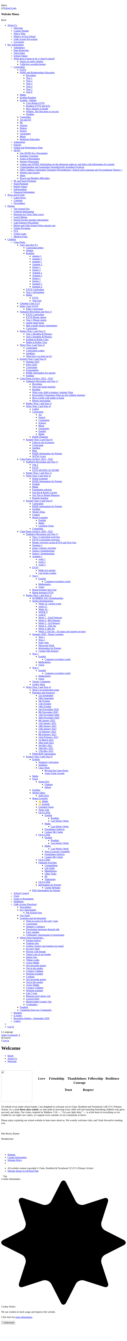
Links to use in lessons (43, 442)
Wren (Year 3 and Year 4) (32, 345)
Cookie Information (17, 1157)
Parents (11, 206)
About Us (12, 25)
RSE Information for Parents (46, 890)
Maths (23, 94)
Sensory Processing (29, 161)
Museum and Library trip (38, 996)
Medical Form (20, 236)
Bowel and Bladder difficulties (35, 178)
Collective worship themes (33, 64)
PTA (16, 231)
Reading (30, 253)
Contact (36, 514)
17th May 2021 (45, 751)
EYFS (23, 69)
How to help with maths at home (48, 398)
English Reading (28, 97)
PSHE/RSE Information (44, 754)
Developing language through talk (42, 929)
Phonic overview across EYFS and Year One (54, 542)
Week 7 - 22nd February (50, 617)
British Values (20, 186)
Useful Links (20, 234)
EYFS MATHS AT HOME (45, 470)
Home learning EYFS (43, 592)
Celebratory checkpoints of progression (45, 935)
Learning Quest (46, 526)
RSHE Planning (40, 437)
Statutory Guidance (35, 926)
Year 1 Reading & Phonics (39, 334)
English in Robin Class (37, 339)
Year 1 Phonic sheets (36, 320)
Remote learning (40, 498)
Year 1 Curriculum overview (46, 537)
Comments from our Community (36, 1010)
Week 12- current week (49, 603)
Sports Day (43, 781)
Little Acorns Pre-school (25, 39)
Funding (24, 1007)
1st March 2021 (46, 740)
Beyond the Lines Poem (56, 770)
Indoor (48, 787)
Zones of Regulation (30, 158)
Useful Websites (52, 887)
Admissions (19, 142)
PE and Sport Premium (25, 181)
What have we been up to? (39, 356)
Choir (16, 896)
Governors (19, 42)
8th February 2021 (47, 734)
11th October (44, 703)
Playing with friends (36, 951)
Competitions (51, 865)
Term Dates (19, 53)
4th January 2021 (46, 720)
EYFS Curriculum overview (46, 539)
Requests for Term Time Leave (29, 214)
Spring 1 (36, 267)
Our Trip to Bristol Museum (45, 495)
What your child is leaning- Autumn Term (52, 392)
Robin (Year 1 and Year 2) (32, 331)
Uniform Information (24, 211)
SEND (17, 150)
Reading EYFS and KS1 (38, 106)
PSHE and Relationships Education (37, 72)
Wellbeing (19, 901)
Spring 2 (36, 270)
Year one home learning (43, 386)
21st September (45, 695)
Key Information (15, 44)
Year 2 (29, 81)
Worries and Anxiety (30, 172)
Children (11, 239)
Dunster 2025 (32, 361)
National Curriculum (48, 762)
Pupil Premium (21, 183)
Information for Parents (49, 648)
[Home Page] (8, 8)
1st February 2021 (47, 731)
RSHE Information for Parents (47, 453)
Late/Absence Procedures (26, 222)
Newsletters (19, 203)
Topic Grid (43, 809)
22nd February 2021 (48, 737)
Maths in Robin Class (36, 342)
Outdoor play (32, 943)
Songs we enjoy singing (31, 61)
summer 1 (37, 261)
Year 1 (29, 78)
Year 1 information (35, 292)
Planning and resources (43, 692)
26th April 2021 (46, 742)
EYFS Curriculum (35, 289)
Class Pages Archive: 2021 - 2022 (36, 459)
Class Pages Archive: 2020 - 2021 (36, 531)
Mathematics (44, 584)
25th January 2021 (47, 729)
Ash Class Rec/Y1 (29, 245)
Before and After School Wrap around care (34, 225)
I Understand (8, 1323)
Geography (25, 133)
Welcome (18, 28)
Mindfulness (51, 871)
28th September (46, 698)
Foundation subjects (42, 489)
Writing (29, 250)
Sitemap (11, 1154)
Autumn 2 (37, 264)
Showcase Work (46, 645)
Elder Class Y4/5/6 (29, 306)
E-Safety (18, 1015)
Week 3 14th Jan (46, 628)
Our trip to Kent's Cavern (44, 492)
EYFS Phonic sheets (36, 317)
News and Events (16, 195)
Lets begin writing (47, 573)
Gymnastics (31, 1004)
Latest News (20, 197)
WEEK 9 (43, 612)
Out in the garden (34, 968)
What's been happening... (32, 937)
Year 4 (29, 86)
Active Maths (32, 962)
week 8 (42, 614)
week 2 (42, 562)
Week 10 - (43, 609)
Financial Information (24, 192)
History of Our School (24, 36)
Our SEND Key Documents (34, 153)
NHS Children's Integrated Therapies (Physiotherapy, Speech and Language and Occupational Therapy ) (71, 170)
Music (23, 136)
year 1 (35, 464)
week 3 (42, 564)
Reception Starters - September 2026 (31, 1018)
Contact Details (21, 31)
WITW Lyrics (39, 456)
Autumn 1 (37, 272)
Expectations (32, 370)
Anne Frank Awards (54, 773)
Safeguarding (20, 189)
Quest (41, 587)
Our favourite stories (36, 965)
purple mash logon (35, 323)
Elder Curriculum (34, 309)
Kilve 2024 (31, 364)
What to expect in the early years (42, 921)
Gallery (17, 1021)
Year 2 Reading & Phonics (39, 336)
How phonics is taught (37, 108)
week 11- (42, 606)
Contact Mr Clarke (54, 832)
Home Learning (40, 478)
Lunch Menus (20, 217)
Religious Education (30, 139)
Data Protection (21, 50)
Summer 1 (37, 284)
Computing (25, 117)
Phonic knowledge (41, 400)
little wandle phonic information (41, 325)
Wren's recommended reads (45, 690)
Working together (34, 974)
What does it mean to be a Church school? (34, 58)
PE (21, 122)
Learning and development (33, 918)
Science (23, 125)
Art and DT (25, 119)
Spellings (30, 353)
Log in (10, 1026)
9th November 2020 (48, 712)
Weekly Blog (38, 512)
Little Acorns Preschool (25, 904)
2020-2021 (43, 795)
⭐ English (44, 804)
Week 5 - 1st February (49, 623)
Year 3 (29, 83)
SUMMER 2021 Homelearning (47, 598)
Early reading (32, 932)
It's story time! (33, 949)
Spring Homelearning (42, 601)
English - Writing (28, 100)
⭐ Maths (43, 801)
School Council (21, 893)
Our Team (25, 915)
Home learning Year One (44, 589)
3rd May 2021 (45, 745)
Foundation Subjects (55, 829)
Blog (34, 450)
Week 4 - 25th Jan (47, 626)
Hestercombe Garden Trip (38, 1001)
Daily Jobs (43, 642)
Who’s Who (19, 33)
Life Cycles (31, 993)
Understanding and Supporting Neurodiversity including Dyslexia (52, 167)
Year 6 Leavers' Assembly (57, 851)
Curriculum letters (35, 247)
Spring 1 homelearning (43, 553)
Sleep (22, 175)
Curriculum (19, 67)
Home (10, 1055)
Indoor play (31, 957)
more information (23, 1317)
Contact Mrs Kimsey (48, 651)
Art (40, 414)
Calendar (18, 200)
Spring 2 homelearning (43, 551)
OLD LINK (44, 812)
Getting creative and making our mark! (45, 946)
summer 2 (37, 259)
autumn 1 (36, 256)
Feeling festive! (33, 940)
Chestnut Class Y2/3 (30, 303)
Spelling (30, 114)
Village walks (32, 960)
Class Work (44, 767)
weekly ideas (38, 684)
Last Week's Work (60, 821)
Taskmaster (50, 879)
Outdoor (49, 784)
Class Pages (19, 242)
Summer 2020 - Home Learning (48, 634)
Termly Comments (41, 681)
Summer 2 (37, 286)
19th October (44, 706)
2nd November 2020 (48, 709)
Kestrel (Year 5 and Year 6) (33, 359)
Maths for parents (46, 570)
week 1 (42, 559)
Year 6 (29, 92)
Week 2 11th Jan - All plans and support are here (62, 631)
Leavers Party (32, 999)
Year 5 (29, 89)
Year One (37, 300)
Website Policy (14, 1160)
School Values (21, 56)
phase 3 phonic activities (44, 548)
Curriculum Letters (35, 350)
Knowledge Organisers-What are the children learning (58, 395)
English (42, 431)
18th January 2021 (47, 726)
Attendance (19, 47)
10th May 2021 (45, 748)
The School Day (22, 208)
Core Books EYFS (35, 103)
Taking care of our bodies (38, 954)
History (23, 128)
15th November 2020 (48, 715)
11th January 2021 (47, 723)
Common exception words (57, 581)
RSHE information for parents (40, 373)
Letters (35, 409)
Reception (31, 75)
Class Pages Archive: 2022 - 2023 (36, 378)
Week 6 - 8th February (49, 620)
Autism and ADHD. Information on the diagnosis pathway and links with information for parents (67, 164)
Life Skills (50, 868)
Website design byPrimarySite (23, 1171)
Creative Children (34, 971)
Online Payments (22, 228)
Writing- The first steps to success (42, 111)
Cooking (30, 976)
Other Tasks (50, 873)
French (23, 131)
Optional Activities (47, 862)
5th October (44, 701)
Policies (17, 145)
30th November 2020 (48, 717)
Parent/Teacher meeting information (31, 220)
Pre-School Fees (34, 912)
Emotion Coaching (29, 156)
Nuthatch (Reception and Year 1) (36, 311)
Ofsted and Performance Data (28, 147)
